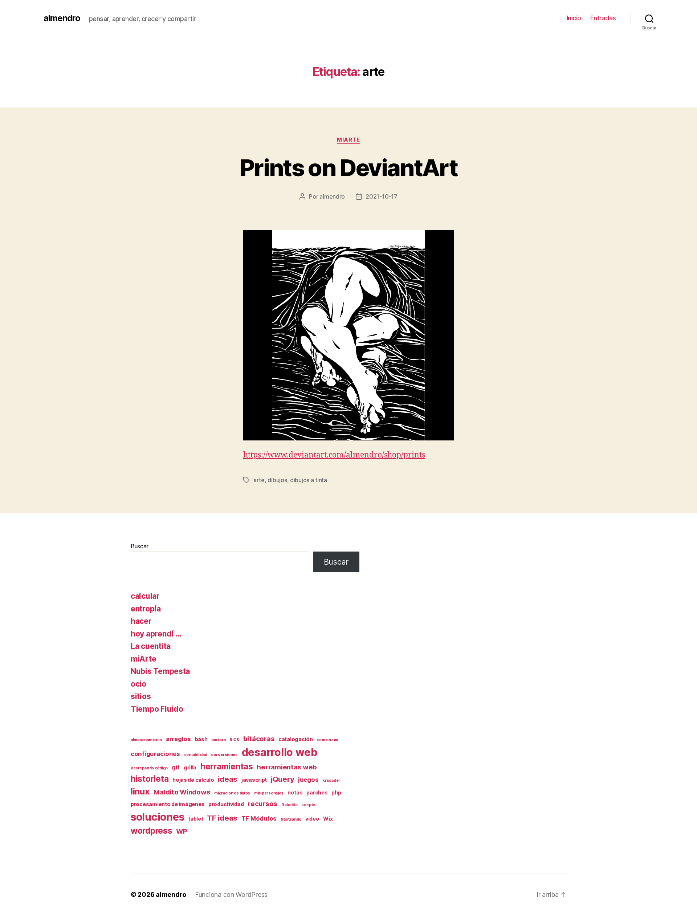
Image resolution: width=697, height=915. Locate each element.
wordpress (151, 830)
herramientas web (287, 767)
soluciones (157, 817)
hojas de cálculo (193, 780)
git (176, 767)
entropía (146, 608)
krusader (331, 780)
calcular (145, 596)
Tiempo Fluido (157, 708)
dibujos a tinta (308, 480)
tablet (195, 819)
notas (295, 792)
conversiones (224, 754)
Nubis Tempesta (160, 671)
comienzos (328, 739)
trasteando (291, 819)
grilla (190, 767)
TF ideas (222, 817)
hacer (141, 621)
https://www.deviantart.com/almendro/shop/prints (334, 455)
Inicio (574, 18)
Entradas (603, 18)
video (312, 819)
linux (140, 791)
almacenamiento (146, 739)
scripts (308, 804)
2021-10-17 (381, 196)
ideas (227, 779)
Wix (328, 819)
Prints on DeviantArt (348, 168)
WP (181, 831)
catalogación (295, 739)
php (336, 792)
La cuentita (151, 646)
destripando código (149, 768)
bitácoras (259, 739)
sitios (141, 696)
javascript (254, 780)
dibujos (277, 480)
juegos (308, 779)
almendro (62, 18)
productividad (226, 804)
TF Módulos (259, 818)
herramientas (226, 766)
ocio (138, 683)
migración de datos (232, 793)
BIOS (234, 739)
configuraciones (155, 753)
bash (201, 739)
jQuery (282, 779)
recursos (262, 804)
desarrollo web (280, 752)
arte (259, 480)
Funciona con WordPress (231, 894)
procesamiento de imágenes (167, 804)
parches (316, 792)
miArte (348, 140)
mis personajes (269, 793)
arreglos (178, 739)
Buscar (139, 546)
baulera (218, 739)
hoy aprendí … (156, 633)
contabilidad (195, 754)
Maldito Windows (182, 792)
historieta (149, 779)
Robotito (289, 804)
